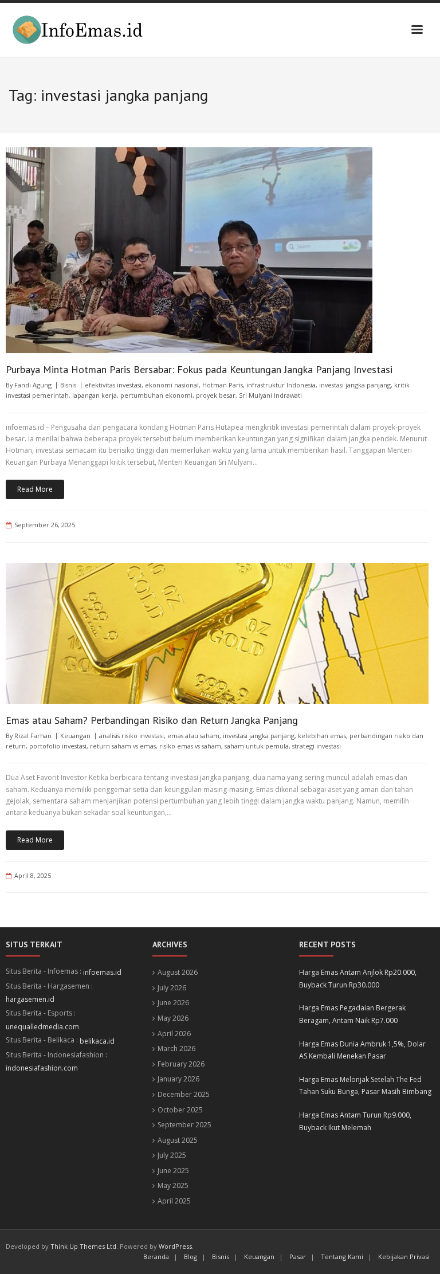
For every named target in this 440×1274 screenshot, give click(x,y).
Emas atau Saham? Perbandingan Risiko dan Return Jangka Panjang (152, 720)
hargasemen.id (30, 999)
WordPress (175, 1246)
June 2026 (173, 1003)
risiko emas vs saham (190, 746)
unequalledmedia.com (42, 1027)
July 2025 (172, 1155)
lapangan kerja (94, 395)
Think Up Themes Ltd (83, 1246)
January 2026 (178, 1079)
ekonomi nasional (172, 385)
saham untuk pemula (257, 746)
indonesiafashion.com (42, 1068)
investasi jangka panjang (355, 385)
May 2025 (173, 1185)
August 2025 (178, 1140)
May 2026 (173, 1018)
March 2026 (176, 1048)
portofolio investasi (58, 746)
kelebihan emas (322, 735)
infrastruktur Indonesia (281, 385)
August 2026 (178, 972)
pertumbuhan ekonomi (156, 395)
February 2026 (181, 1064)
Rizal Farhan (33, 735)
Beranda (156, 1256)
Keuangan (75, 735)
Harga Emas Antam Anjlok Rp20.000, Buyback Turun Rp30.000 (358, 978)
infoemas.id (102, 972)
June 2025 (173, 1170)
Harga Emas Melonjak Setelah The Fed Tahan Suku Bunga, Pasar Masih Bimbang (365, 1086)
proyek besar (215, 395)
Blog (190, 1256)
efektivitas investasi (113, 385)
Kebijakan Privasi (404, 1256)
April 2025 (174, 1201)
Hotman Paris (222, 385)
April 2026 (174, 1033)
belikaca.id (97, 1041)
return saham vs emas (123, 746)
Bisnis (68, 385)
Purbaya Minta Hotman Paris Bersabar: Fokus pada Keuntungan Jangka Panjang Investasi (199, 369)
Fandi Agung (33, 385)
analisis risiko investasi (131, 735)
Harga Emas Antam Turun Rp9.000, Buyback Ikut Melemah (355, 1121)
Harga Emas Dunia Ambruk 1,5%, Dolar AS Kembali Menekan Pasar (362, 1050)
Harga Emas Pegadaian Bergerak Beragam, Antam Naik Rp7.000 (352, 1014)
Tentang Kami (342, 1256)
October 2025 (180, 1110)
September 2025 (184, 1125)
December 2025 (184, 1094)
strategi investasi (316, 746)
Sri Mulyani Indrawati (270, 395)
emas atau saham (193, 735)
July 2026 (172, 988)
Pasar (297, 1256)
